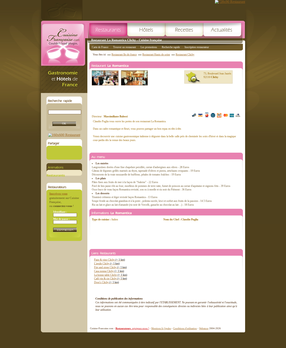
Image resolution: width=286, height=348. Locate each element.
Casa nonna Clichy (109, 271)
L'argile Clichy (107, 263)
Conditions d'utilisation (185, 328)
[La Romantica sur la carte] (193, 77)
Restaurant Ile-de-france (124, 54)
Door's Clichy (106, 282)
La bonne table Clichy (110, 274)
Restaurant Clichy (185, 54)
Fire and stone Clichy (110, 267)
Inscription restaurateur (197, 47)
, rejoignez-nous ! (132, 328)
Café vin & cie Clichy (110, 278)
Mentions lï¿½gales (161, 328)
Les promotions (149, 47)
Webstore (203, 328)
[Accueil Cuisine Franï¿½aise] (64, 92)
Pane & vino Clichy (109, 259)
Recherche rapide (171, 47)
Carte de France (100, 47)
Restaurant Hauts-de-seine (156, 54)
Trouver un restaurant (124, 47)
